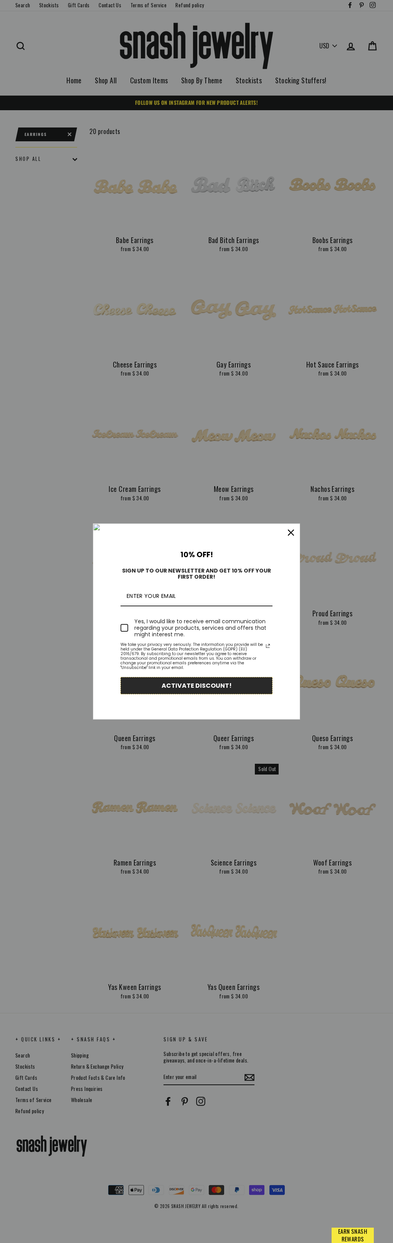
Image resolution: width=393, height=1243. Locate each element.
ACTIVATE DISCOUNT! (197, 685)
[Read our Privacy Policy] (267, 645)
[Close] (291, 532)
